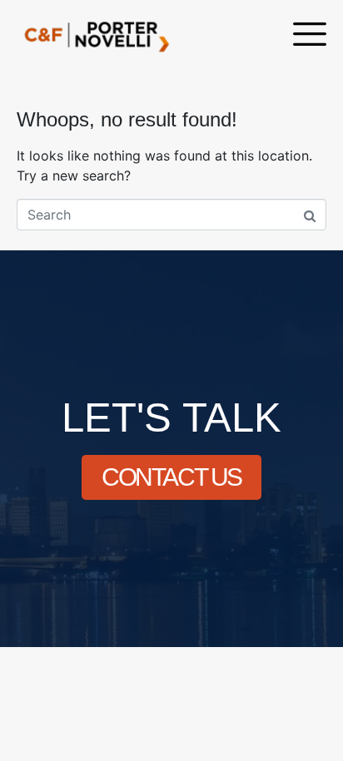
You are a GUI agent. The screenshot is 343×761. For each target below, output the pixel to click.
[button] (309, 35)
